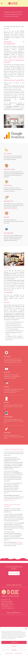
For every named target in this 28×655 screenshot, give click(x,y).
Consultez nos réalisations (18, 57)
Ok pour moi (14, 642)
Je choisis (14, 649)
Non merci (14, 646)
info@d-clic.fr (10, 608)
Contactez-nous (14, 573)
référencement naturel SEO (10, 208)
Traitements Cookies (9, 653)
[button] (26, 628)
